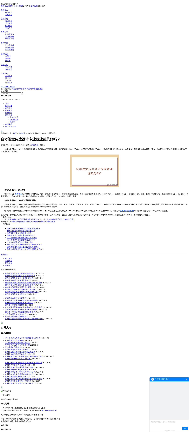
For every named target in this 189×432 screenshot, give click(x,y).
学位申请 (8, 23)
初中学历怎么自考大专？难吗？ (17, 343)
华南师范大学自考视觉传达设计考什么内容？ (24, 244)
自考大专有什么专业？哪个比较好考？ (20, 278)
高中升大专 (9, 37)
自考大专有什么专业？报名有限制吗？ (20, 276)
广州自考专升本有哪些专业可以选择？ (20, 367)
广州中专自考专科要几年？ (15, 354)
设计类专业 (26, 222)
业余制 (7, 58)
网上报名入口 (10, 126)
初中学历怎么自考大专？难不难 (17, 345)
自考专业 (8, 110)
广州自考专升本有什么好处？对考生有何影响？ (23, 363)
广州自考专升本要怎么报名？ (16, 370)
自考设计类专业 (16, 222)
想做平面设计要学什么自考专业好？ (21, 231)
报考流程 (8, 265)
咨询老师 (8, 12)
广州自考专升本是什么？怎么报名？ (19, 383)
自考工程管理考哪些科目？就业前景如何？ (23, 228)
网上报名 (4, 254)
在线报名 (8, 15)
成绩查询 (39, 89)
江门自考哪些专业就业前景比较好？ (21, 240)
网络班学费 (31, 89)
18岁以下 (8, 76)
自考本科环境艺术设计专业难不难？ (61, 219)
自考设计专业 (50, 222)
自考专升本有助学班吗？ (14, 305)
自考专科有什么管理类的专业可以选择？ (23, 219)
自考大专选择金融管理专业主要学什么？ (21, 287)
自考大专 (4, 32)
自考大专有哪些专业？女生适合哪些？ (20, 285)
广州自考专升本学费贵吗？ (15, 376)
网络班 (7, 61)
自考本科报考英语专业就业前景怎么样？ (22, 247)
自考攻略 (4, 19)
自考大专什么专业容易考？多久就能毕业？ (21, 292)
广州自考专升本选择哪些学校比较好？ (20, 374)
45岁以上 (8, 82)
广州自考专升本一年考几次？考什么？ (20, 372)
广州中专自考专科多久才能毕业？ (18, 359)
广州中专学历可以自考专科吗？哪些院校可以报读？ (25, 356)
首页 (7, 103)
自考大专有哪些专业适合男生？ (17, 280)
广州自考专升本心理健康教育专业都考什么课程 (23, 379)
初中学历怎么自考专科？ (14, 340)
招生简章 (8, 258)
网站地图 (34, 6)
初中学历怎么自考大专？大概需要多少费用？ (22, 338)
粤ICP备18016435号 (49, 410)
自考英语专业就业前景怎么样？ (19, 233)
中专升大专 (9, 39)
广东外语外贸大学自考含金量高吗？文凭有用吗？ (24, 307)
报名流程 (19, 6)
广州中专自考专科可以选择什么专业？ (20, 352)
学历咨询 (8, 28)
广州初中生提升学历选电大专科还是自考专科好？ (24, 319)
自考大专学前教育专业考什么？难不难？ (21, 289)
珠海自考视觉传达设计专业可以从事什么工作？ (25, 249)
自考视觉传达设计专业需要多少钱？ (21, 235)
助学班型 (8, 263)
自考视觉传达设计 (38, 222)
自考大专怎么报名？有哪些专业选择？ (20, 273)
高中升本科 (9, 47)
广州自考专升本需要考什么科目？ (18, 381)
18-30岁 (8, 78)
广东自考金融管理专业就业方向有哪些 (22, 238)
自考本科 (4, 43)
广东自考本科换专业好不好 (15, 298)
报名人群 (4, 73)
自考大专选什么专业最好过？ (16, 294)
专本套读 (8, 69)
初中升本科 (9, 45)
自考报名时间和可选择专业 (15, 316)
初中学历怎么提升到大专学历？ (17, 349)
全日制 (7, 56)
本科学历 (22, 89)
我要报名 (4, 6)
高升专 (12, 122)
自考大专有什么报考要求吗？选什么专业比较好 (23, 283)
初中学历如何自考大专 (14, 347)
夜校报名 (4, 65)
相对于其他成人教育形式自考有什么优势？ (21, 310)
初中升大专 (9, 34)
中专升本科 (9, 50)
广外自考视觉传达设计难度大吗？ (20, 242)
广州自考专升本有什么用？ (15, 365)
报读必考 (8, 21)
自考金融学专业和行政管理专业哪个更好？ (21, 300)
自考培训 (4, 54)
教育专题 (11, 6)
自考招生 (8, 106)
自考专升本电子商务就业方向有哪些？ (20, 312)
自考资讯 (8, 113)
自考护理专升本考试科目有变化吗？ (19, 303)
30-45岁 (8, 80)
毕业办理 (8, 26)
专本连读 (8, 67)
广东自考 (34, 145)
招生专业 (8, 261)
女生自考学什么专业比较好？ (16, 314)
